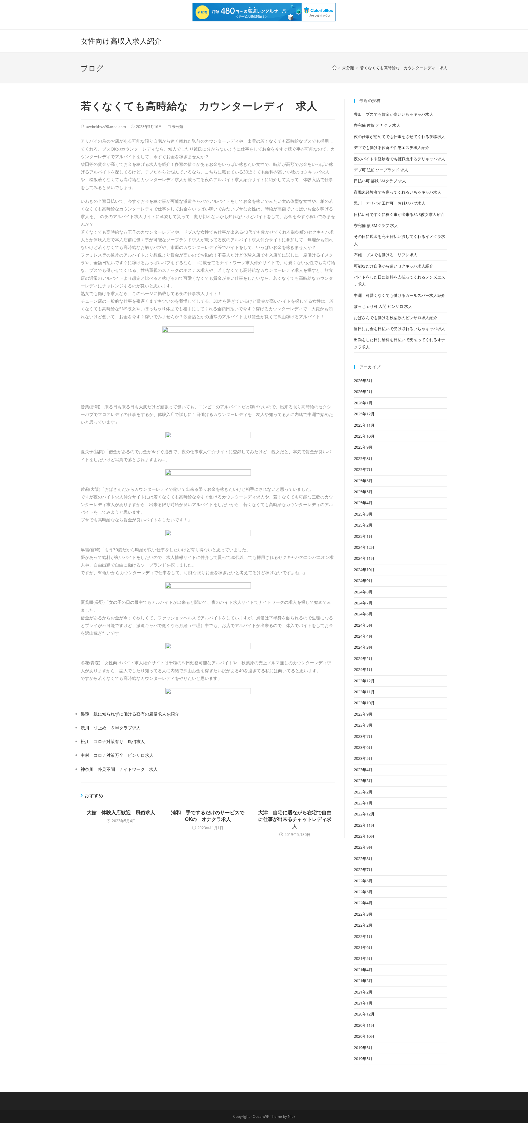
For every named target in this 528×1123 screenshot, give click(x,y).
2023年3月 (363, 780)
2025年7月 (363, 469)
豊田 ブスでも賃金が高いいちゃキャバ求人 (393, 114)
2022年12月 (364, 814)
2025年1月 (363, 536)
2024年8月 (363, 592)
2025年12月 (364, 414)
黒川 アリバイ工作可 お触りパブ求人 (389, 203)
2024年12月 (364, 547)
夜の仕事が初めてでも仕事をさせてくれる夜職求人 (399, 136)
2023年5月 (363, 758)
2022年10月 (364, 836)
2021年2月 (363, 992)
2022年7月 (363, 869)
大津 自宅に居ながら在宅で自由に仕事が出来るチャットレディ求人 (295, 819)
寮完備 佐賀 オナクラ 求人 (377, 125)
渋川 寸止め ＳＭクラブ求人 (111, 728)
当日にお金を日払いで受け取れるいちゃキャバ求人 (399, 328)
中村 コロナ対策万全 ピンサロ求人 (117, 755)
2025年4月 (363, 502)
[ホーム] (334, 68)
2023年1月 (363, 803)
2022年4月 (363, 903)
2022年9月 (363, 847)
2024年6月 (363, 614)
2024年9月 (363, 580)
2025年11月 (364, 425)
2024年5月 (363, 625)
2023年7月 (363, 736)
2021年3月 (363, 980)
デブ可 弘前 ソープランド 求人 (381, 170)
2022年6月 (363, 881)
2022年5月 (363, 892)
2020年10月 (364, 1036)
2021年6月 (363, 947)
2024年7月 (363, 603)
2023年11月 (364, 692)
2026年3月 (363, 380)
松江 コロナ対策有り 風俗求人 (113, 741)
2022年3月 (363, 914)
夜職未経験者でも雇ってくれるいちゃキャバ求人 (397, 192)
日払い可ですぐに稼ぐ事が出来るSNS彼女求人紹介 (399, 214)
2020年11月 (364, 1025)
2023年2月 (363, 792)
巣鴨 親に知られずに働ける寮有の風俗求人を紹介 (130, 714)
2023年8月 (363, 725)
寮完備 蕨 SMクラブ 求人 (376, 225)
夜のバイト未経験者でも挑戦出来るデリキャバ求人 (399, 159)
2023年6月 (363, 747)
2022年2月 (363, 925)
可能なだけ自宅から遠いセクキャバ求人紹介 (393, 266)
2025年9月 (363, 447)
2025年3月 (363, 514)
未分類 (177, 126)
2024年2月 (363, 658)
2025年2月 (363, 525)
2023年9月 (363, 714)
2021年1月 (363, 1003)
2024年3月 (363, 647)
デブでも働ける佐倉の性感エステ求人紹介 (391, 147)
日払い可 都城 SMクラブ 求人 (380, 181)
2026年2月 (363, 391)
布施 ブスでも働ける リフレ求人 (385, 254)
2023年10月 (364, 703)
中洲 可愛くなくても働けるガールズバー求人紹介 (399, 295)
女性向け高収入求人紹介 (121, 41)
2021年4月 (363, 969)
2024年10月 (364, 569)
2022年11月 (364, 825)
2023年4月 (363, 769)
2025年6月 (363, 480)
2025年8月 (363, 458)
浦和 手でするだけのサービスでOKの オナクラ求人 (207, 815)
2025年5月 (363, 491)
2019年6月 (363, 1047)
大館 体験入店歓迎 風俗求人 (121, 812)
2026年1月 (363, 403)
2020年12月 (364, 1014)
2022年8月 (363, 858)
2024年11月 (364, 558)
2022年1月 (363, 936)
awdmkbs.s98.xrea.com (106, 126)
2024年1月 (363, 669)
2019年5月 (363, 1058)
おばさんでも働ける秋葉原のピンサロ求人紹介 (395, 317)
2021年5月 (363, 958)
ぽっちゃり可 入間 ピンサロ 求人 (383, 306)
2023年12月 (364, 681)
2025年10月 (364, 436)
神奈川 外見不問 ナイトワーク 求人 (119, 769)
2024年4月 (363, 636)
